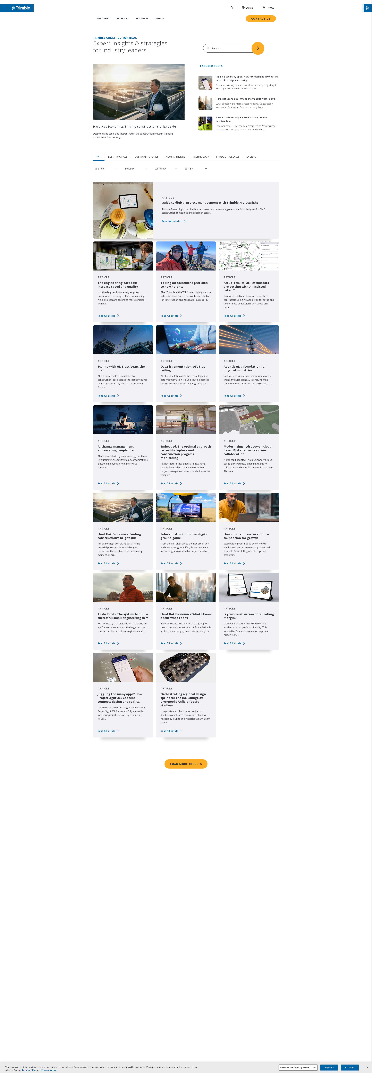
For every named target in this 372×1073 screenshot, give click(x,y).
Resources (142, 18)
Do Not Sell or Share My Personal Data (298, 1067)
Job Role (99, 168)
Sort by (189, 168)
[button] (246, 7)
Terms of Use (29, 1070)
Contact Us (260, 18)
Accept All (350, 1067)
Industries (103, 18)
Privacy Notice (49, 1070)
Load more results (186, 764)
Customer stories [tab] (147, 156)
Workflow (160, 168)
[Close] (367, 1067)
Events (159, 18)
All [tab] (99, 156)
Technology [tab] (201, 156)
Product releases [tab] (227, 156)
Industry (129, 168)
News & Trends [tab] (175, 156)
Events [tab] (251, 156)
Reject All (329, 1067)
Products (123, 18)
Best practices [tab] (118, 156)
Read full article (171, 221)
